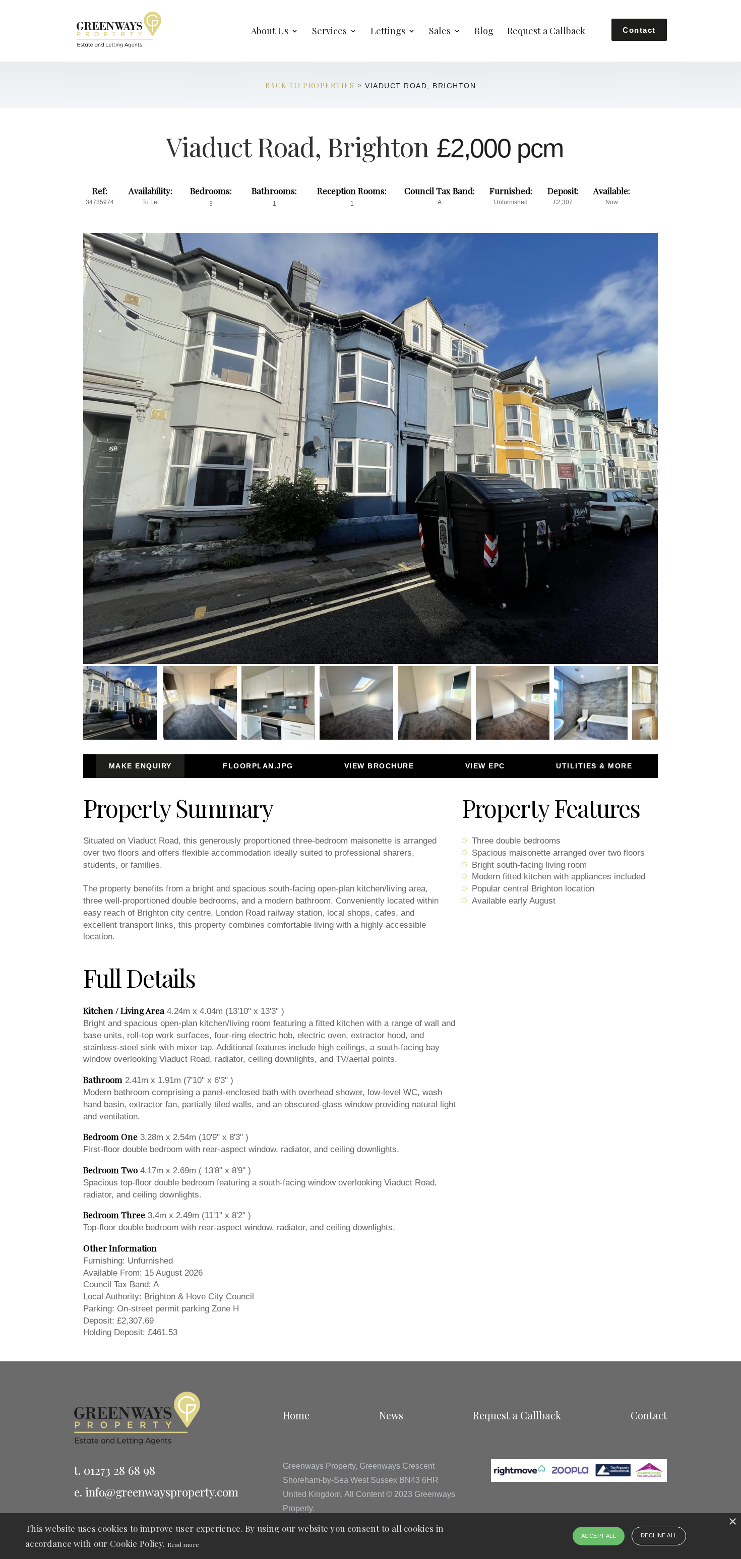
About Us (269, 32)
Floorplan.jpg (258, 766)
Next (674, 458)
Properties (328, 85)
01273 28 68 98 (119, 1470)
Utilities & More (594, 766)
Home (296, 1415)
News (391, 1415)
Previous (68, 458)
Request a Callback (546, 32)
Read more (183, 1544)
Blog (483, 32)
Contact (639, 30)
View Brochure (379, 766)
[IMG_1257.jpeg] (370, 448)
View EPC (485, 766)
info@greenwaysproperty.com (161, 1492)
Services (329, 32)
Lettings (388, 32)
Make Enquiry (140, 766)
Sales (440, 32)
